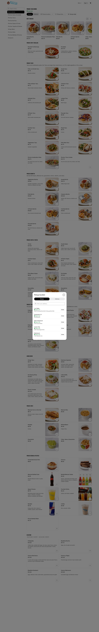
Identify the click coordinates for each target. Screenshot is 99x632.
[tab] (42, 299)
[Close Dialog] (64, 295)
